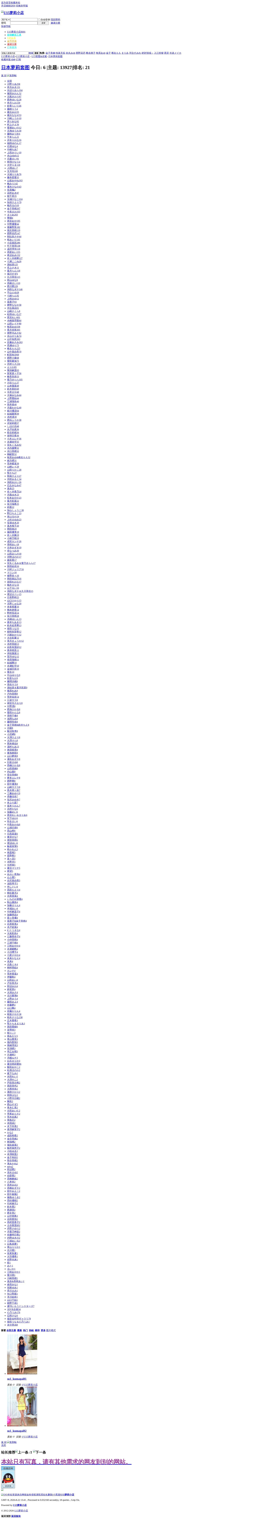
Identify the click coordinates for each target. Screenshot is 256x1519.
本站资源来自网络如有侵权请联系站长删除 (30, 1494)
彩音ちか (12, 678)
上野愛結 (13, 398)
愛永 (10, 672)
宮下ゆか (12, 818)
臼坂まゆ (12, 762)
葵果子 (12, 302)
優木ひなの (14, 186)
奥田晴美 (12, 750)
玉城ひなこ (15, 199)
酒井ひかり (13, 1092)
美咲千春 (12, 715)
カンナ (11, 970)
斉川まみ (12, 1290)
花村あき (13, 193)
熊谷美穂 (12, 1160)
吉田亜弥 (12, 1219)
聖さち (12, 473)
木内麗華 (13, 448)
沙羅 (10, 728)
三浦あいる (13, 1241)
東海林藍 (12, 753)
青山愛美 (12, 1039)
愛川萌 (11, 1275)
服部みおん (14, 93)
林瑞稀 (11, 1142)
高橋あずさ (13, 1188)
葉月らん (13, 270)
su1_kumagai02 (17, 1430)
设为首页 (6, 2)
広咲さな (12, 1315)
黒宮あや (13, 221)
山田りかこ (14, 470)
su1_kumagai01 (17, 1378)
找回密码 (55, 19)
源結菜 (12, 264)
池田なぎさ (15, 289)
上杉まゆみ (14, 519)
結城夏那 (13, 414)
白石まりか (13, 1061)
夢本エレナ (13, 778)
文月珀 (12, 171)
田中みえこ (13, 1191)
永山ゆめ (13, 155)
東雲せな (12, 837)
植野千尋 (12, 1303)
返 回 (4, 75)
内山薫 (11, 771)
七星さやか (13, 955)
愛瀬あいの (14, 127)
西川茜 (12, 286)
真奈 (10, 488)
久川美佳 (13, 277)
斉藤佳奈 (12, 796)
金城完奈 (13, 669)
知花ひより (14, 202)
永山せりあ (14, 336)
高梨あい (13, 252)
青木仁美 (12, 1107)
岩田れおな (14, 582)
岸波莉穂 (13, 423)
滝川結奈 (12, 1297)
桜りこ (11, 1033)
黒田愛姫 (12, 1026)
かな (10, 1132)
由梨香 (11, 1175)
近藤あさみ (15, 342)
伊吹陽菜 (13, 653)
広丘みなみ (14, 485)
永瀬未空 (13, 442)
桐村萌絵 (12, 967)
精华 (37, 1330)
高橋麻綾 (12, 1178)
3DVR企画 (14, 1309)
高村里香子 (13, 1222)
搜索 (31, 53)
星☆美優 (12, 918)
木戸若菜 (12, 927)
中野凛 (11, 706)
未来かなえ (13, 958)
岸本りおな (14, 140)
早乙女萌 (12, 1051)
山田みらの (14, 554)
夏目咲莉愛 (14, 1064)
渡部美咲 (12, 840)
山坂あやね (15, 180)
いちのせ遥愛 (15, 899)
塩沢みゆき (13, 799)
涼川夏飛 (12, 995)
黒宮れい (13, 317)
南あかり (12, 1036)
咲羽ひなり (13, 162)
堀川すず (12, 274)
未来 (10, 961)
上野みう (12, 998)
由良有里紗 (14, 647)
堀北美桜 (13, 230)
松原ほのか (13, 1070)
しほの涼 (13, 426)
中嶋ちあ (12, 149)
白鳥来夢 (12, 1244)
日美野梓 (13, 597)
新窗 (3, 1330)
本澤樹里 (12, 1154)
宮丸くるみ (14, 445)
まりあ (125, 53)
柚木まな (13, 585)
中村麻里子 (13, 911)
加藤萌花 (12, 914)
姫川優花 (13, 410)
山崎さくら (13, 311)
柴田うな (13, 628)
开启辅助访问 (8, 5)
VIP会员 (11, 38)
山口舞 (11, 1008)
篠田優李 (13, 532)
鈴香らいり (14, 106)
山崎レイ (13, 466)
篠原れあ (12, 690)
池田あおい (14, 482)
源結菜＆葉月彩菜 (17, 687)
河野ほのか (14, 557)
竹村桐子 (12, 1203)
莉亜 (10, 507)
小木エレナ (14, 438)
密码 (3, 23)
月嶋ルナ (12, 1058)
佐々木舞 (13, 535)
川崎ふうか (14, 118)
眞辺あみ (13, 255)
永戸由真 (13, 429)
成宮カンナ (14, 541)
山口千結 (12, 1300)
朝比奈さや (14, 236)
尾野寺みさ (14, 333)
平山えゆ (13, 292)
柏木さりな (15, 1017)
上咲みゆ (13, 298)
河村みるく (14, 479)
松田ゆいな (14, 314)
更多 (43, 1330)
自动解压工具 (14, 35)
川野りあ (13, 84)
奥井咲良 (13, 650)
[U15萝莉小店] (12, 13)
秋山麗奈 (12, 902)
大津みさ (12, 992)
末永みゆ (70, 53)
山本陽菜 (13, 386)
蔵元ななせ (14, 115)
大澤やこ (12, 1079)
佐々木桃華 (15, 258)
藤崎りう (12, 109)
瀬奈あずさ (13, 759)
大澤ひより (13, 737)
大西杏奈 (12, 1089)
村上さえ (13, 124)
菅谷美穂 (12, 774)
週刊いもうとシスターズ (20, 1306)
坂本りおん (13, 806)
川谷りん (13, 382)
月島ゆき (13, 494)
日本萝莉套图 (55, 56)
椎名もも (116, 53)
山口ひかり (14, 600)
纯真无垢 (60, 53)
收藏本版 (8, 59)
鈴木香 (11, 1206)
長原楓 (11, 190)
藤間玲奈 (12, 722)
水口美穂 (13, 451)
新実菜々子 (14, 373)
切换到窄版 (22, 5)
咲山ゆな (12, 280)
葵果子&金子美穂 (17, 921)
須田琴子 (12, 883)
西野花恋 (80, 53)
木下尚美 (12, 1126)
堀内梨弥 (12, 1042)
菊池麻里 (13, 370)
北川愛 (11, 1250)
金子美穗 (50, 53)
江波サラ (12, 700)
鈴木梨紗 (13, 389)
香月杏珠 (13, 330)
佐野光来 (12, 1259)
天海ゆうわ (14, 130)
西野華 (11, 781)
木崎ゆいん (14, 619)
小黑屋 (56, 1494)
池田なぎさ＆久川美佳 (20, 591)
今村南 (11, 865)
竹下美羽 (13, 246)
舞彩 (10, 1101)
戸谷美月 (12, 983)
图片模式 (51, 1330)
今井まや (13, 392)
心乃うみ (13, 1312)
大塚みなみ (14, 395)
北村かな (12, 809)
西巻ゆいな (14, 99)
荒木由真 (12, 1117)
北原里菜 (12, 896)
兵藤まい (13, 158)
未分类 (12, 1325)
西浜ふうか (14, 420)
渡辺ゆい (12, 843)
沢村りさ (13, 364)
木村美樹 (13, 644)
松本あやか (14, 498)
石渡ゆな (12, 146)
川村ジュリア (15, 569)
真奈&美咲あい (15, 1281)
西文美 (11, 1213)
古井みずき (14, 547)
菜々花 (11, 858)
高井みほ (12, 1185)
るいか (11, 1269)
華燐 (10, 218)
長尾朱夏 (12, 1253)
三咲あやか (13, 946)
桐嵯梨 (12, 454)
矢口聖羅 (12, 1293)
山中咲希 (12, 1216)
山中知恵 (13, 339)
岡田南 (12, 529)
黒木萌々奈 (13, 790)
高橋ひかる (13, 765)
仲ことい (12, 886)
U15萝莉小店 (16, 32)
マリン (12, 572)
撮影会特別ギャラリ (19, 1318)
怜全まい (12, 821)
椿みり (12, 183)
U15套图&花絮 (39, 56)
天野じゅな (14, 603)
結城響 (12, 662)
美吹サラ (12, 684)
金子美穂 (13, 208)
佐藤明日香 (13, 1234)
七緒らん (13, 295)
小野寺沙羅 (13, 1098)
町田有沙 (13, 354)
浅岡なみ (12, 718)
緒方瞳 (12, 460)
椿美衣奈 (13, 376)
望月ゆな (13, 656)
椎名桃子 (90, 53)
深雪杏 (11, 1030)
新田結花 (13, 566)
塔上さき (13, 267)
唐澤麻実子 (13, 1129)
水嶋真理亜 (14, 320)
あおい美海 (13, 874)
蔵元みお (13, 112)
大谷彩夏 (13, 638)
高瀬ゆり (13, 345)
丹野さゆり (13, 1228)
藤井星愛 (13, 177)
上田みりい (14, 152)
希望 (10, 871)
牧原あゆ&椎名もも (18, 457)
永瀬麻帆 (12, 949)
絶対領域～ (147, 53)
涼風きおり (14, 96)
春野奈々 (13, 575)
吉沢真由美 (13, 880)
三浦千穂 (12, 942)
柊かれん (12, 849)
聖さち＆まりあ (16, 1023)
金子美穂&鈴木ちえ (18, 725)
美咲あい (13, 544)
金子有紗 (12, 1157)
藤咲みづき (13, 134)
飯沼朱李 (12, 731)
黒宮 (166, 53)
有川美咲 (13, 616)
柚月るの (13, 205)
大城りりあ (14, 174)
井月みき (13, 87)
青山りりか (13, 1247)
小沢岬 (11, 734)
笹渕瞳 (11, 1048)
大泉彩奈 (12, 933)
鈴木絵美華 (14, 625)
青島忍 (11, 1120)
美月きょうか (15, 641)
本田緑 (11, 1123)
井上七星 (12, 802)
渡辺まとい (14, 594)
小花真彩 (13, 242)
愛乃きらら (15, 379)
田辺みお (12, 986)
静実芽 (11, 989)
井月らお (13, 102)
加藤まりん (13, 905)
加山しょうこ (15, 510)
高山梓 (11, 830)
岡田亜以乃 (14, 578)
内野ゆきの (13, 1238)
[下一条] (39, 1452)
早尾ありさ (13, 1114)
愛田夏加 (13, 361)
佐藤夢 (11, 1005)
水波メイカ (175, 53)
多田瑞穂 (13, 659)
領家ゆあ (12, 1287)
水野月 (11, 862)
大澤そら (12, 740)
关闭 (3, 1445)
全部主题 (11, 1330)
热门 (25, 1330)
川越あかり (14, 634)
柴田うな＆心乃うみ (18, 1321)
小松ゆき (12, 1151)
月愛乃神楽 (13, 1231)
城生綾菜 (12, 1145)
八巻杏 (11, 1182)
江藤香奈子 (13, 936)
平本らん (13, 137)
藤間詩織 (12, 681)
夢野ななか (14, 305)
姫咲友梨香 (14, 631)
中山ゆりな (13, 675)
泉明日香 (13, 435)
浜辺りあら (15, 90)
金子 (108, 53)
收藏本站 (15, 2)
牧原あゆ (100, 53)
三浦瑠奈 (13, 401)
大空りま (13, 165)
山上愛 (11, 877)
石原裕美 (12, 924)
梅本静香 (13, 610)
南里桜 (11, 852)
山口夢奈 (12, 756)
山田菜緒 (12, 768)
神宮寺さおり (15, 703)
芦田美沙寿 (13, 1082)
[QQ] (4, 1494)
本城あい (12, 908)
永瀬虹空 (13, 666)
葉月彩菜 (13, 501)
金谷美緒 (12, 1138)
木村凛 (12, 417)
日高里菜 (12, 834)
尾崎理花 (12, 1045)
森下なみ (12, 1073)
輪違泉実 (12, 846)
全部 (9, 81)
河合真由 (13, 308)
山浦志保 (12, 827)
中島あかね (13, 824)
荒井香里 (12, 974)
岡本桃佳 (12, 743)
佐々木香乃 (14, 491)
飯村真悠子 (13, 1148)
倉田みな (12, 1284)
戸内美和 (12, 694)
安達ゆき (13, 522)
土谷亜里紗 (13, 1225)
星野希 (11, 855)
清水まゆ (12, 1172)
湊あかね (12, 1163)
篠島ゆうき (13, 1197)
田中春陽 (12, 1194)
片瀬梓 (11, 1054)
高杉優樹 (12, 1200)
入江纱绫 (159, 53)
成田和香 (12, 1135)
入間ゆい (12, 168)
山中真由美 (14, 351)
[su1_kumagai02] (22, 1425)
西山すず (12, 1104)
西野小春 (13, 358)
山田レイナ (14, 323)
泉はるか (13, 516)
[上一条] (21, 1452)
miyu (10, 1166)
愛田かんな (13, 712)
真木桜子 (13, 526)
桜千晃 (12, 196)
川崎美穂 (12, 1278)
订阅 (18, 59)
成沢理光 (13, 249)
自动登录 (45, 19)
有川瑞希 (13, 504)
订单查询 (12, 47)
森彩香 (12, 560)
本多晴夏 (13, 606)
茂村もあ (13, 746)
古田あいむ (13, 1110)
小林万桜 (13, 538)
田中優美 (12, 784)
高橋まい (13, 283)
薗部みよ (12, 1002)
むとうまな (13, 930)
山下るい (13, 588)
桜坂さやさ (14, 1014)
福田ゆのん (14, 143)
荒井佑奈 (13, 697)
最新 (19, 1330)
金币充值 (12, 41)
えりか (12, 367)
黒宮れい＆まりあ (17, 815)
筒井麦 (12, 404)
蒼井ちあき (14, 622)
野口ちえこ (14, 513)
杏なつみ (13, 550)
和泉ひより (14, 476)
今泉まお (13, 211)
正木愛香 (12, 1020)
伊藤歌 (11, 977)
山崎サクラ (13, 787)
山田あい (12, 980)
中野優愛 (13, 224)
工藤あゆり (13, 793)
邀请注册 (55, 23)
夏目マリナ (13, 868)
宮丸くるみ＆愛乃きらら (21, 563)
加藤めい (12, 812)
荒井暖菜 (13, 463)
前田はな (12, 1095)
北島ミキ (12, 964)
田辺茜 (11, 1169)
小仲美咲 (12, 939)
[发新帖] (12, 75)
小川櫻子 (12, 952)
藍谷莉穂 (13, 432)
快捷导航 (6, 26)
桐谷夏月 (12, 893)
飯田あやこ (13, 1067)
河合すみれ (135, 53)
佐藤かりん (13, 1011)
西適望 (11, 1210)
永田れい (12, 1076)
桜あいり (13, 239)
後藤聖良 (13, 227)
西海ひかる (13, 709)
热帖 (31, 1330)
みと (10, 1266)
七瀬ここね (14, 261)
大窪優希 (12, 1256)
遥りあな (13, 121)
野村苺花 (13, 613)
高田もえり (13, 890)
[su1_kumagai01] (22, 1373)
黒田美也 (12, 1086)
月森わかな (14, 407)
